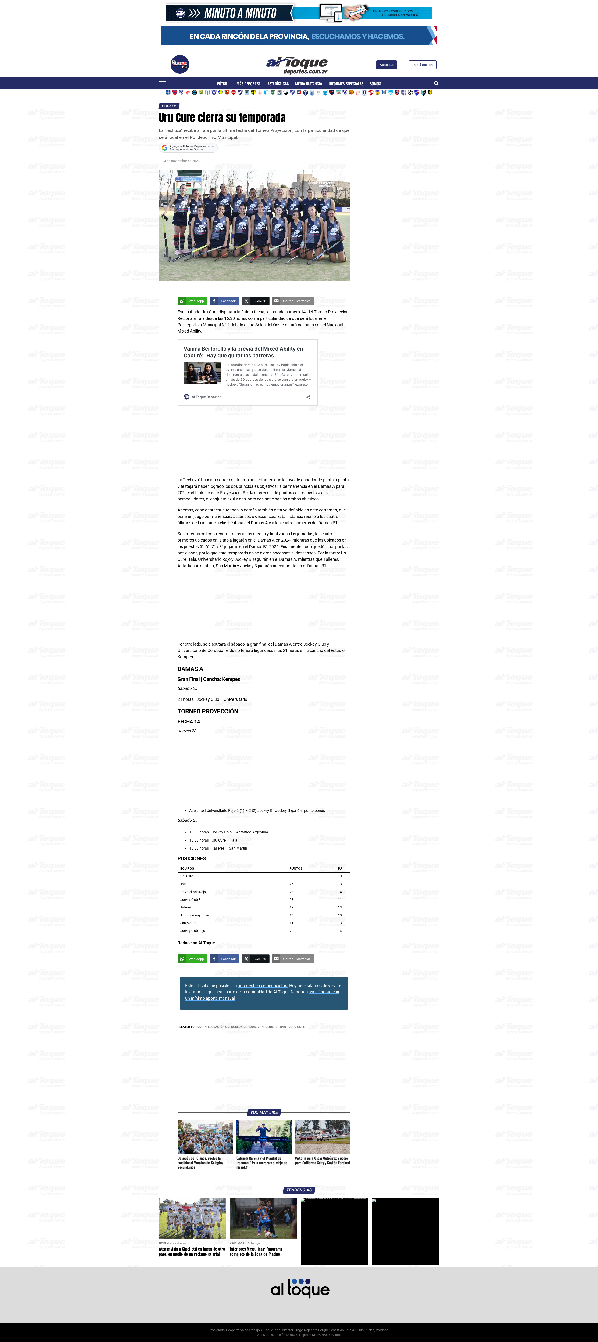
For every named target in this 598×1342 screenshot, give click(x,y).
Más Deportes (248, 84)
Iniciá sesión (423, 65)
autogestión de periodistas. (263, 985)
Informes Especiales (346, 84)
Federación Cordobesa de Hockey (232, 1027)
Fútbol (223, 84)
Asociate (387, 65)
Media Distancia (308, 84)
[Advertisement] (264, 442)
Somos (375, 84)
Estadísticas (278, 84)
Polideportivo (274, 1027)
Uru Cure (297, 1027)
